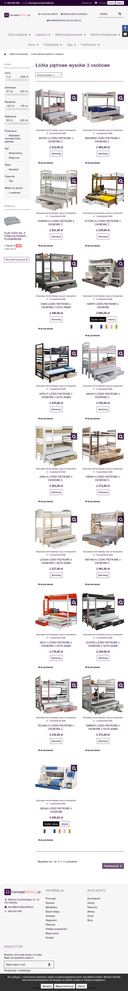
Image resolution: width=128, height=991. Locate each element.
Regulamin (51, 920)
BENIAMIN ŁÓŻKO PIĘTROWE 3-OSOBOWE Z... (103, 139)
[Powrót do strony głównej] (5, 54)
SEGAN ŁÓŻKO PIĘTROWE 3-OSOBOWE (56, 810)
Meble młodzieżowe (103, 34)
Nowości (50, 902)
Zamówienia (93, 898)
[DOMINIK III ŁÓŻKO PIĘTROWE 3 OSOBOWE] (74, 180)
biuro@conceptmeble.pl (41, 2)
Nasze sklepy (53, 911)
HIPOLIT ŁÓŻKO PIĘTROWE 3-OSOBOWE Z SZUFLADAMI (56, 395)
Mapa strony (52, 933)
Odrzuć (81, 986)
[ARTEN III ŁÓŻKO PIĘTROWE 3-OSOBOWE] (74, 97)
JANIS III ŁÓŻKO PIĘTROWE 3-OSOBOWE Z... (56, 478)
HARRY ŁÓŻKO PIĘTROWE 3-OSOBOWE (103, 305)
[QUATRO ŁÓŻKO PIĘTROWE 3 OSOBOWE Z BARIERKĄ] (121, 602)
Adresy (91, 911)
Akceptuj (47, 986)
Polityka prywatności (56, 929)
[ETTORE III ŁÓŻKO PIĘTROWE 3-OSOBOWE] (121, 180)
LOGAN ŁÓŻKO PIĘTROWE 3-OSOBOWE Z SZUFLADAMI (56, 561)
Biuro (31, 44)
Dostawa (50, 915)
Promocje (9, 206)
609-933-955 (13, 2)
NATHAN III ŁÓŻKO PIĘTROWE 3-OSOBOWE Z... (103, 561)
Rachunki (92, 907)
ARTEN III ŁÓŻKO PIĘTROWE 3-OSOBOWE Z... (56, 139)
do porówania (46, 162)
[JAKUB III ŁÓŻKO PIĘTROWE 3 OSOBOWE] (121, 353)
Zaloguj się (86, 2)
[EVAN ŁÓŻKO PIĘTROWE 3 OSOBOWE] (74, 263)
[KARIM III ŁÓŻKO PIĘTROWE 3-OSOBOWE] (121, 436)
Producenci (88, 44)
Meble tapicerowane (68, 34)
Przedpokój (51, 44)
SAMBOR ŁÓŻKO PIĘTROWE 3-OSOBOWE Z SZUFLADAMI (103, 727)
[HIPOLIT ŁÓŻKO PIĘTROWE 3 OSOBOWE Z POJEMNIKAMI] (74, 353)
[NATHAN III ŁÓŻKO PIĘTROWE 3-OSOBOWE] (121, 519)
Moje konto (96, 890)
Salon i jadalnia (17, 34)
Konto (90, 915)
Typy (70, 44)
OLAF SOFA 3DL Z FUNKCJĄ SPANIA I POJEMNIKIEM (15, 236)
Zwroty (90, 902)
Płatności (50, 924)
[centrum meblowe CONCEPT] (17, 15)
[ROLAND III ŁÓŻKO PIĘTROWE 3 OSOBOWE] (74, 685)
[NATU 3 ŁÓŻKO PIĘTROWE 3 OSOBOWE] (74, 602)
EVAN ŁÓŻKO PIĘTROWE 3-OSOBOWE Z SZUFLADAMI (56, 305)
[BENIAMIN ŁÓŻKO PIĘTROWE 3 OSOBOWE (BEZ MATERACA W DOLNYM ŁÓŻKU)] (121, 97)
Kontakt (50, 937)
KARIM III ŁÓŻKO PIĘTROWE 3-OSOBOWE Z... (103, 478)
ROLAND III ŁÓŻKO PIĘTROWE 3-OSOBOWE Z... (56, 727)
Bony (90, 920)
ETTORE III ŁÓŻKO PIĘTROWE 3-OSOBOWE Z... (103, 222)
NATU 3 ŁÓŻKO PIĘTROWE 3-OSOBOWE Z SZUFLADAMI (56, 644)
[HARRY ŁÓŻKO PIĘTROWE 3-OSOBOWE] (121, 263)
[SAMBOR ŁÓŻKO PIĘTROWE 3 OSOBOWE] (121, 685)
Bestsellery (51, 907)
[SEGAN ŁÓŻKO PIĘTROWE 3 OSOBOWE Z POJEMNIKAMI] (74, 768)
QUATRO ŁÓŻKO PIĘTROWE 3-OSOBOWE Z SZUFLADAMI (103, 644)
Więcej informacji (65, 986)
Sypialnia (41, 34)
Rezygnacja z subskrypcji (17, 970)
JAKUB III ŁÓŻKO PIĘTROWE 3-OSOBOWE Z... (103, 395)
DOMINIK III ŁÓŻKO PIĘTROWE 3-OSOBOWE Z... (56, 222)
